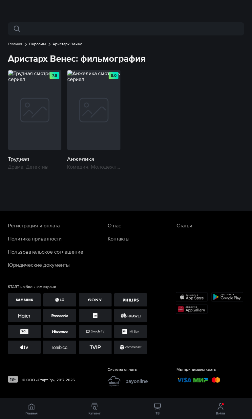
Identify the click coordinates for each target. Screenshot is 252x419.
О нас (114, 225)
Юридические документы (39, 265)
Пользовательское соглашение (45, 252)
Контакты (118, 238)
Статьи (184, 225)
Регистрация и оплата (34, 225)
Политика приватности (35, 238)
